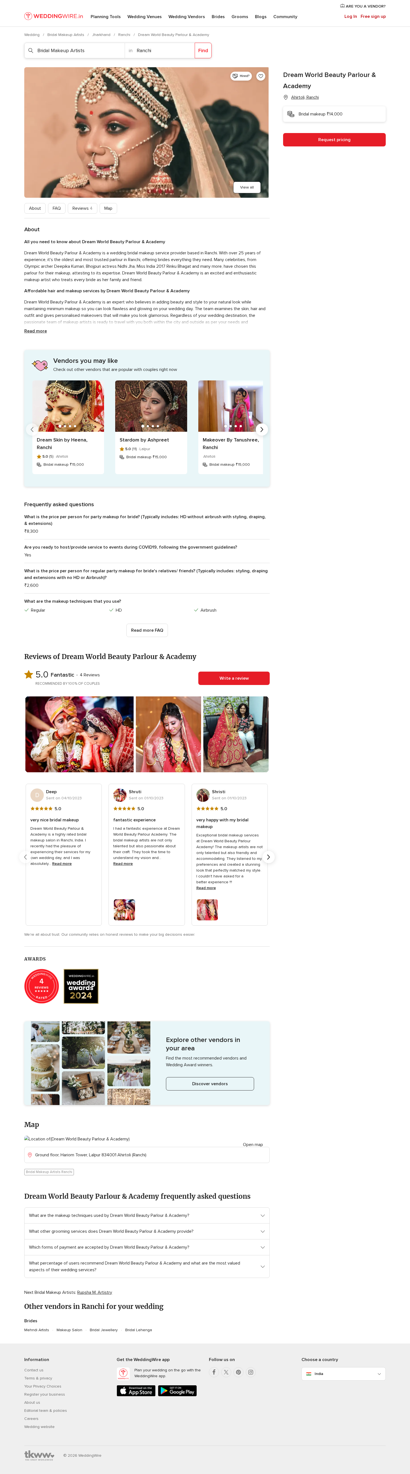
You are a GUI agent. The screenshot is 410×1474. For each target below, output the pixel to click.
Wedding (32, 34)
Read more (35, 331)
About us (32, 1402)
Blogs (261, 17)
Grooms (239, 17)
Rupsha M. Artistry (94, 1292)
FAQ (57, 208)
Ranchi (124, 34)
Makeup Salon (69, 1330)
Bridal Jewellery (104, 1330)
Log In (350, 16)
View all (247, 187)
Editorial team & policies (45, 1410)
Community (285, 17)
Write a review (234, 678)
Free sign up (373, 16)
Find (203, 50)
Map (108, 208)
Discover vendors (210, 1084)
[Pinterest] (238, 1372)
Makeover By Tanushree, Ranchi (231, 443)
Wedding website (39, 1426)
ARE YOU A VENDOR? (365, 6)
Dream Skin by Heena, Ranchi (62, 443)
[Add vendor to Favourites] (260, 76)
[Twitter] (226, 1372)
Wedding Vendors (186, 17)
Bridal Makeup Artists (66, 34)
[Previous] (32, 429)
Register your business (44, 1394)
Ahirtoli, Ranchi (305, 97)
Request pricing (334, 140)
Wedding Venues (144, 17)
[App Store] (136, 1395)
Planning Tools (106, 17)
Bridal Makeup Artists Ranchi (49, 1172)
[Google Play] (177, 1395)
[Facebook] (214, 1372)
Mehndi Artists (36, 1330)
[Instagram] (251, 1372)
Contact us (34, 1370)
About (35, 208)
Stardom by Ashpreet (144, 440)
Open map (253, 1144)
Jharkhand (102, 34)
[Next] (262, 429)
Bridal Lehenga (138, 1330)
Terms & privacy (38, 1378)
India (319, 1373)
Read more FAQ (147, 630)
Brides (218, 17)
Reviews (83, 208)
